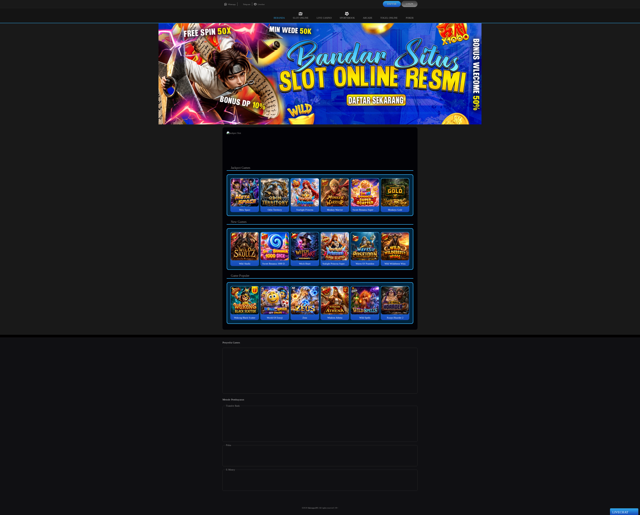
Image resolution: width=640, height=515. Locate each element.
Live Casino (324, 18)
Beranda (279, 18)
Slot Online (300, 18)
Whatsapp (232, 4)
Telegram (246, 4)
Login (409, 4)
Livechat (260, 4)
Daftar (391, 4)
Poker (410, 18)
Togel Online (389, 18)
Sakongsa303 (313, 508)
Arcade (367, 18)
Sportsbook (347, 18)
